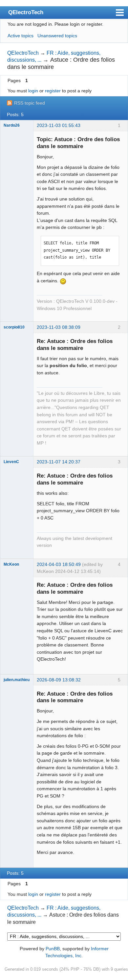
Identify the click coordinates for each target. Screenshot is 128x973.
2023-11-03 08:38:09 (58, 327)
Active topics (20, 35)
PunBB (53, 948)
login (33, 90)
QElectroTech (25, 12)
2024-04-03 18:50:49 (59, 564)
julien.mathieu (17, 680)
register (53, 90)
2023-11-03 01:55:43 (58, 125)
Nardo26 (12, 125)
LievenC (11, 462)
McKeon (11, 564)
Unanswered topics (57, 35)
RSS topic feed (29, 103)
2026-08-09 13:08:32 (59, 679)
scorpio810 (14, 327)
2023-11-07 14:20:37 (58, 461)
